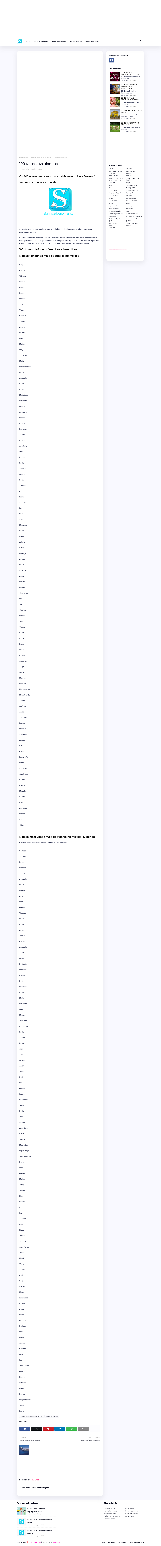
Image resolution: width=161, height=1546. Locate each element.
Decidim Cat (130, 195)
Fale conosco (129, 1516)
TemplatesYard (36, 1542)
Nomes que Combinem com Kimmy (39, 1532)
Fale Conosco (122, 1542)
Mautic (128, 203)
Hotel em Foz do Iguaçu (131, 172)
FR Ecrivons (113, 190)
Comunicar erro (109, 1519)
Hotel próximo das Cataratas (115, 172)
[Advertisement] (70, 20)
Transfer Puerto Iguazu (116, 178)
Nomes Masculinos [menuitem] (59, 41)
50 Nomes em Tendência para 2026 (130, 73)
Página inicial (23, 157)
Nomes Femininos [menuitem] (41, 41)
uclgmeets (129, 206)
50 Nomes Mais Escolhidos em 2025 (130, 99)
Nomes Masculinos (131, 1511)
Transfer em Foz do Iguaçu (132, 224)
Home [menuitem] (28, 41)
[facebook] (111, 60)
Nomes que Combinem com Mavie (39, 1521)
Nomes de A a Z (130, 1508)
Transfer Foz (130, 193)
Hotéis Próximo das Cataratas (115, 181)
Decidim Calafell (131, 198)
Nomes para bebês (110, 1513)
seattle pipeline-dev (116, 214)
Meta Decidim (114, 208)
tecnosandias (113, 206)
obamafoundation (132, 214)
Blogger (128, 182)
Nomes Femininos (110, 1511)
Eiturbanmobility (132, 190)
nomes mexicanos (52, 1416)
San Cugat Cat (114, 195)
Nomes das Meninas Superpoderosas (36, 1510)
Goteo (111, 203)
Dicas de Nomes (110, 1508)
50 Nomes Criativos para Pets (130, 124)
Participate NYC (131, 185)
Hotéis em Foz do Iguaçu (115, 219)
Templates (56, 1542)
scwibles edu (113, 216)
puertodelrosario (115, 211)
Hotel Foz (129, 175)
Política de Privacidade (112, 1516)
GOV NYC (129, 169)
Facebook (111, 1542)
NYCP (110, 188)
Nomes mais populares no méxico (41, 157)
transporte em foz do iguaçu (133, 219)
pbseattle (129, 208)
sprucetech (113, 201)
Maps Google (113, 175)
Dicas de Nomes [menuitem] (76, 41)
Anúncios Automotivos (134, 216)
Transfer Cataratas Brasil (132, 179)
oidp (127, 211)
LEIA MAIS (133, 80)
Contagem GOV (131, 188)
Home (103, 1542)
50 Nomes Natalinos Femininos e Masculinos (130, 86)
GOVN (110, 185)
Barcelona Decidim (115, 193)
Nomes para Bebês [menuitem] (92, 41)
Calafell (111, 198)
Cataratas (112, 227)
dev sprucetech (131, 201)
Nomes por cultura (131, 1513)
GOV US (111, 169)
